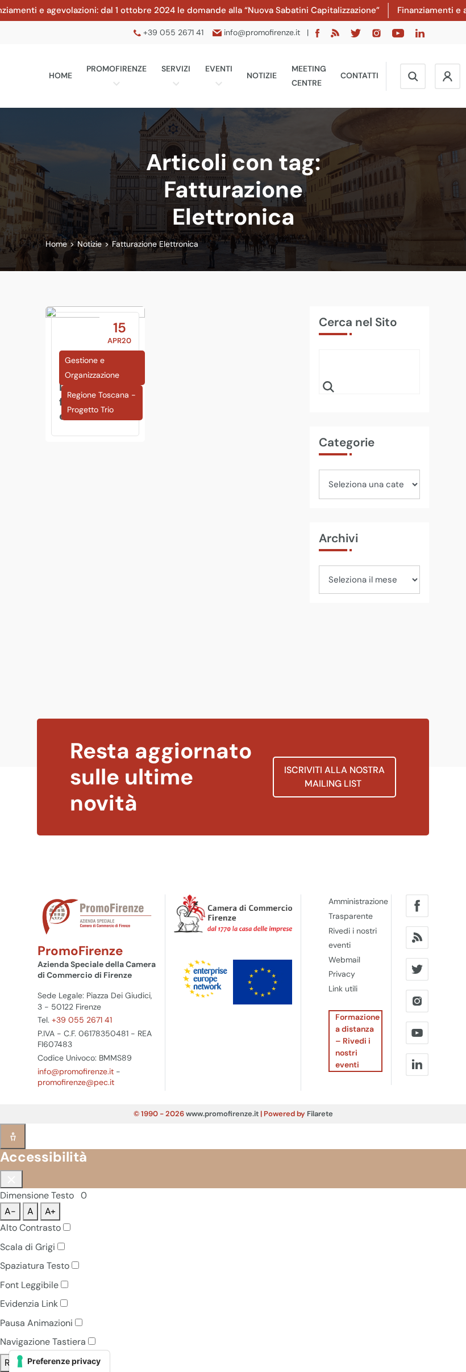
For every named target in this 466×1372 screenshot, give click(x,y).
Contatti (359, 75)
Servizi (175, 69)
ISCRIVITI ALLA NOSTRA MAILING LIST (334, 777)
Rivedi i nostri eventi (352, 938)
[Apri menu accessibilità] (13, 1136)
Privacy (341, 974)
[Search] (328, 386)
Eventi (218, 69)
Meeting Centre (309, 76)
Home (60, 75)
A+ (50, 1211)
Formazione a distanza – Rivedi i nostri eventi (357, 1041)
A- (10, 1211)
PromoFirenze (116, 69)
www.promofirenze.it (222, 1113)
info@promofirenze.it (76, 1071)
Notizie (262, 75)
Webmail (344, 960)
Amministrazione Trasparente (355, 908)
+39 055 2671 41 (82, 1020)
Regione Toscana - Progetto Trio (101, 402)
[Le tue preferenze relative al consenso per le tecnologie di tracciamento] (59, 1361)
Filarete (320, 1113)
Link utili (342, 988)
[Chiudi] (11, 1179)
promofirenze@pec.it (76, 1082)
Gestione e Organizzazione (92, 367)
